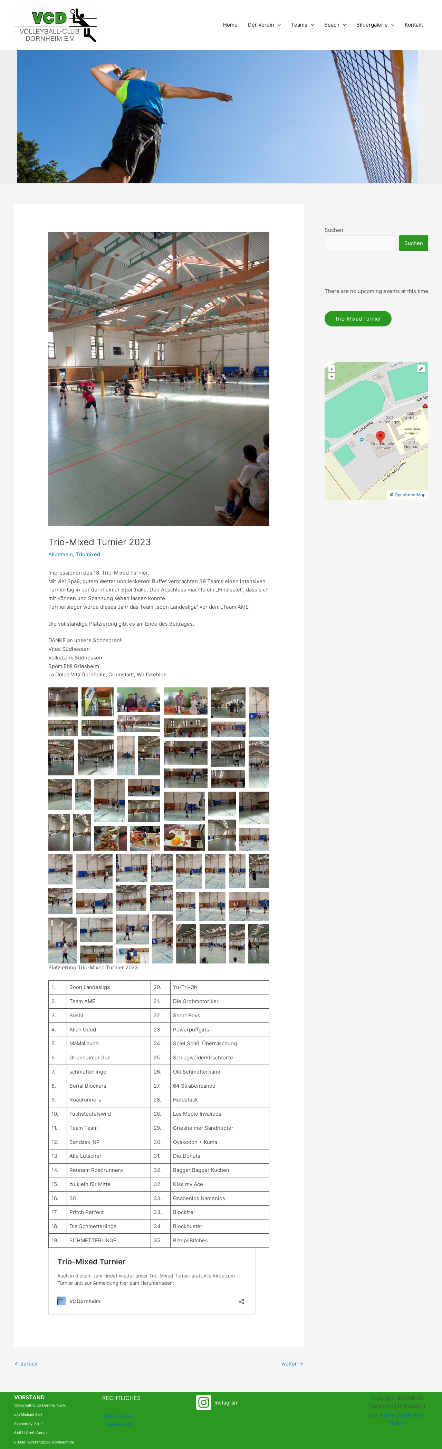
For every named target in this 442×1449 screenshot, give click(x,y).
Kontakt (414, 24)
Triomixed (88, 554)
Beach (331, 24)
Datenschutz (117, 1415)
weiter (292, 1363)
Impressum (118, 1424)
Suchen (334, 230)
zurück (26, 1363)
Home (230, 24)
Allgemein (60, 554)
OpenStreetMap (410, 494)
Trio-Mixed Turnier (358, 318)
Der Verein (261, 24)
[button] (277, 25)
